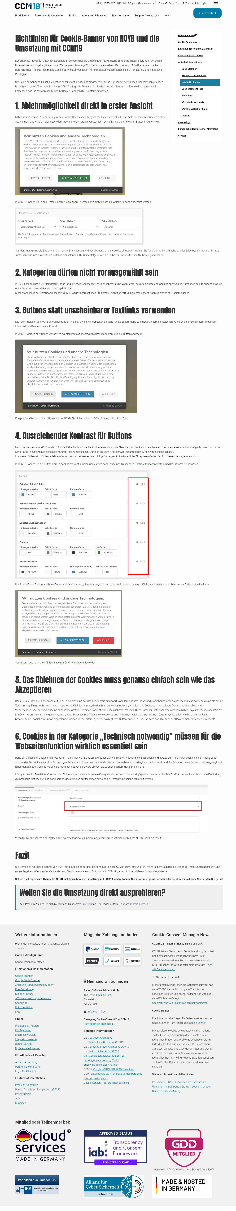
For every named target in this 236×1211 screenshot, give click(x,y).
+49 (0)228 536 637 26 (106, 3)
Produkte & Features (26, 1085)
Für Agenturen (23, 1030)
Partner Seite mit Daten (28, 1066)
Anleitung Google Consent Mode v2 (35, 984)
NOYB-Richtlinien (191, 82)
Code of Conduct (201, 1086)
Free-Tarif (87, 904)
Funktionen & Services (48, 15)
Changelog (21, 1002)
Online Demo (175, 3)
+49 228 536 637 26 (99, 994)
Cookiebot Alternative (100, 1037)
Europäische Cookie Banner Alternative (198, 129)
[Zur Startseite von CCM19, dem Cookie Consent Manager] (38, 5)
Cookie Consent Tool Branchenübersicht (106, 1082)
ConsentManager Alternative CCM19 (108, 1046)
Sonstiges (187, 95)
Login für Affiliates (25, 1071)
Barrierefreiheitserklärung (166, 1091)
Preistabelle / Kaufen (27, 1025)
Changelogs (184, 122)
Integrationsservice (26, 1039)
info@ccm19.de (96, 1011)
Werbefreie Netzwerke (193, 102)
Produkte (20, 15)
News (167, 15)
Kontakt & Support (128, 3)
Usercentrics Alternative (101, 1042)
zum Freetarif (207, 13)
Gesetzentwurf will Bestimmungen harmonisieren (180, 1002)
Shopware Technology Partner (101, 1064)
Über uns (157, 1086)
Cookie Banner (189, 69)
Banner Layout (23, 1043)
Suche (161, 3)
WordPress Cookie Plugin (194, 109)
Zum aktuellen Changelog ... (99, 1023)
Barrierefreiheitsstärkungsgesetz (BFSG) (37, 1089)
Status (185, 1086)
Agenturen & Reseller (94, 15)
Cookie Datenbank (187, 42)
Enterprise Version (25, 1034)
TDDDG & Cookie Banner (194, 75)
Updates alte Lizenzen (27, 1048)
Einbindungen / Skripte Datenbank (195, 48)
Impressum (158, 1082)
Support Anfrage (24, 993)
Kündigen (20, 1103)
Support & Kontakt (145, 15)
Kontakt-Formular (139, 904)
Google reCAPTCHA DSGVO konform (113, 1069)
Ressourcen (119, 15)
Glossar (186, 115)
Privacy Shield (23, 1094)
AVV (17, 1098)
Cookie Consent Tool (192, 89)
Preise (72, 15)
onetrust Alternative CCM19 (103, 1051)
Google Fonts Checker (27, 980)
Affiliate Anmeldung (26, 1062)
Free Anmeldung (24, 989)
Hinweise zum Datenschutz (190, 1082)
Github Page (172, 1086)
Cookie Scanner (24, 975)
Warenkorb (191, 3)
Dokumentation (147, 3)
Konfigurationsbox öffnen (29, 962)
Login (203, 3)
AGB (170, 1082)
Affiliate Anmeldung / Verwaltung (33, 998)
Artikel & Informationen (190, 62)
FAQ (17, 1011)
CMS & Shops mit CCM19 (190, 55)
